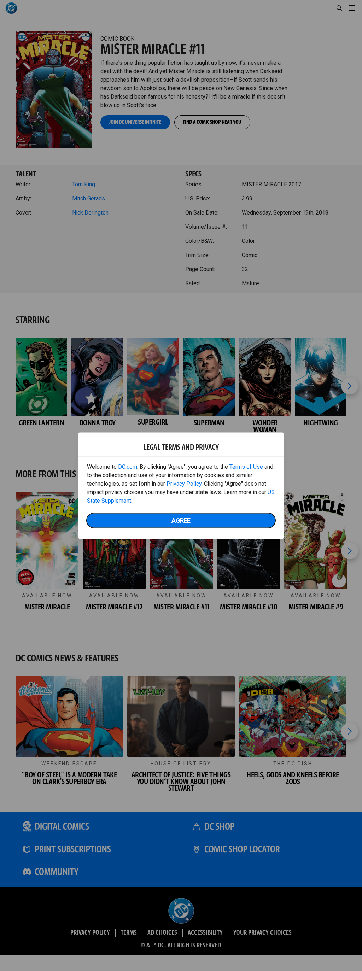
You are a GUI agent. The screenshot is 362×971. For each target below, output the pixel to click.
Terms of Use (246, 466)
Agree (181, 520)
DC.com (127, 466)
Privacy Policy (184, 483)
